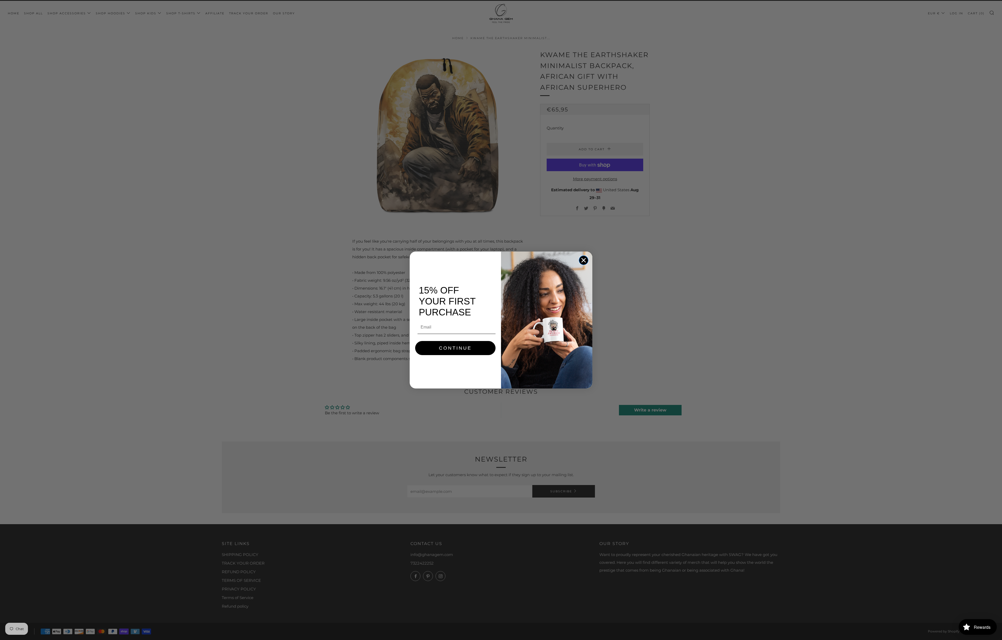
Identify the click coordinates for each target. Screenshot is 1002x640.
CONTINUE (455, 348)
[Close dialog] (583, 260)
